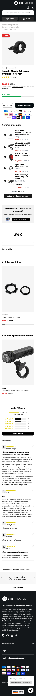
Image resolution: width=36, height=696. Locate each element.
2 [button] (17, 564)
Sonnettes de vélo (9, 29)
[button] (33, 7)
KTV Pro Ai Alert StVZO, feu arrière (22, 155)
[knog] (18, 235)
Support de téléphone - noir (21, 165)
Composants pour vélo (10, 27)
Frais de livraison (17, 87)
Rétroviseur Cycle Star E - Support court (22, 177)
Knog (3, 68)
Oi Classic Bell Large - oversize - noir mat (23, 133)
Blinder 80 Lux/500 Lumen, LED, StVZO (22, 144)
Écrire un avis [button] (18, 434)
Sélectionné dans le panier (18, 196)
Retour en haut (18, 588)
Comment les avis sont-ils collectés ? (16, 570)
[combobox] (18, 12)
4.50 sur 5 (23, 412)
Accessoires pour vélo (10, 25)
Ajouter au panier (24, 105)
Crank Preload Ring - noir (11, 317)
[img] (11, 446)
